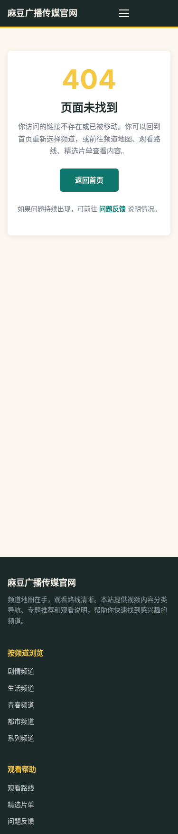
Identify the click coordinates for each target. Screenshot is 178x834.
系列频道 (21, 738)
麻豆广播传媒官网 (42, 13)
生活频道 (21, 688)
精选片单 (21, 804)
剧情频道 (21, 671)
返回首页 (89, 180)
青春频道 (21, 705)
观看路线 (21, 788)
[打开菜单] (123, 13)
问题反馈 (112, 209)
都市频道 (21, 721)
